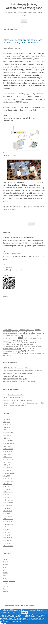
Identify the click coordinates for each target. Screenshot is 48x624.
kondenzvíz (20, 333)
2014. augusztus (8, 524)
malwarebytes (19, 335)
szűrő (18, 209)
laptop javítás (39, 333)
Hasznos (5, 565)
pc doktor (21, 337)
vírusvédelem (38, 346)
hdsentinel (7, 331)
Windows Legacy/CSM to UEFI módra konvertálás (19, 381)
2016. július (6, 508)
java (30, 331)
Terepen (35, 207)
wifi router (7, 348)
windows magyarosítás (38, 353)
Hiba (4, 567)
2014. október (7, 521)
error (32, 330)
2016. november (8, 503)
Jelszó (4, 575)
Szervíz (5, 583)
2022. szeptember (8, 443)
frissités (38, 330)
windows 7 (28, 348)
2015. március (7, 516)
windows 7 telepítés (8, 351)
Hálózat (5, 562)
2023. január (7, 438)
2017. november (8, 492)
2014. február (7, 540)
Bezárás (3, 623)
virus (23, 346)
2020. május (6, 462)
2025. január (7, 424)
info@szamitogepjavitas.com (16, 270)
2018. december (8, 481)
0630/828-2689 (7, 267)
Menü (24, 21)
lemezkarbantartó (8, 335)
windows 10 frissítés (10, 353)
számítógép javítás (18, 340)
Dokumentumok (8, 605)
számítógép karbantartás (12, 342)
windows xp (7, 355)
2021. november (8, 449)
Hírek (4, 570)
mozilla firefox (8, 338)
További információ (14, 612)
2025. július (6, 422)
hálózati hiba (7, 209)
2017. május (6, 495)
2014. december (8, 519)
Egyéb (5, 559)
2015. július (6, 513)
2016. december (8, 500)
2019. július (6, 476)
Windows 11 (24, 353)
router (14, 209)
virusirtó (29, 346)
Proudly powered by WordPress (24, 605)
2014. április (6, 535)
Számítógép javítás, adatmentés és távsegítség (24, 6)
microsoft (37, 335)
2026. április (6, 419)
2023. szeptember (8, 433)
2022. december (8, 441)
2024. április (6, 427)
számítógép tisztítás (25, 344)
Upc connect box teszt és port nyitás (20, 400)
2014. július (6, 527)
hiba (12, 331)
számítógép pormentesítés (29, 342)
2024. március (7, 430)
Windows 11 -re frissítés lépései (13, 376)
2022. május (6, 446)
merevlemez (29, 335)
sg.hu (4, 578)
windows (16, 348)
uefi (19, 346)
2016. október (7, 505)
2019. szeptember (8, 473)
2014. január (7, 543)
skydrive (5, 341)
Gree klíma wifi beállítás (16, 395)
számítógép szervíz (11, 344)
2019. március (7, 478)
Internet (5, 573)
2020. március (7, 468)
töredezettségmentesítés (10, 346)
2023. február (7, 435)
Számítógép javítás (9, 581)
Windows (6, 592)
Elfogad (24, 613)
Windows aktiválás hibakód (17, 406)
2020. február (7, 470)
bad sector (15, 330)
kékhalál (28, 333)
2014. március (7, 538)
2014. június (6, 530)
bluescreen (26, 330)
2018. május (6, 486)
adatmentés (7, 330)
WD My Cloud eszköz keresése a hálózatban (17, 368)
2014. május (6, 532)
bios (20, 330)
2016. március (7, 511)
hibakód (17, 331)
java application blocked (10, 333)
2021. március (7, 457)
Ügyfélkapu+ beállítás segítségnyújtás (15, 379)
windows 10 (27, 350)
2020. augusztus (8, 460)
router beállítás (38, 338)
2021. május (6, 454)
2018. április (6, 489)
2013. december (8, 546)
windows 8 (18, 351)
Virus (4, 589)
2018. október (7, 484)
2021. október (7, 451)
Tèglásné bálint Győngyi (10, 403)
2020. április (6, 465)
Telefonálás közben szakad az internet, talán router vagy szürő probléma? (22, 41)
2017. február (7, 497)
